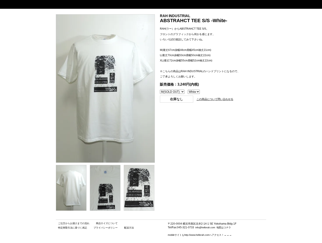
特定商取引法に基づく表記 (72, 227)
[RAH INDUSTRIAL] (71, 209)
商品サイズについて (107, 223)
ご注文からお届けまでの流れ (73, 223)
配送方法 (129, 227)
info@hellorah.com (205, 227)
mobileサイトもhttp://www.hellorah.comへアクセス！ (196, 235)
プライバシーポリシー (106, 227)
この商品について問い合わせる (214, 99)
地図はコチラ (223, 227)
